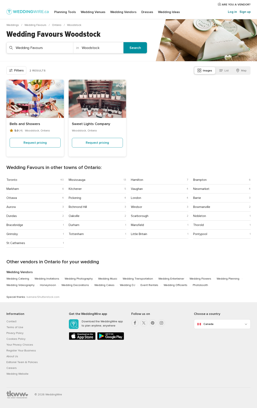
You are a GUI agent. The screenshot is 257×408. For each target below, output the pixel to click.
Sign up (245, 12)
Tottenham (76, 234)
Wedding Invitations (47, 278)
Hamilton (137, 180)
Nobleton (199, 216)
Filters (19, 70)
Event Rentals (149, 285)
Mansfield (137, 225)
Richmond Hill (78, 207)
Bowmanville (201, 207)
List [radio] (226, 70)
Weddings (13, 25)
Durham (74, 225)
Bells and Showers (25, 124)
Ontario (57, 25)
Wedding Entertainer (171, 278)
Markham (12, 189)
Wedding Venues (93, 12)
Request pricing (35, 143)
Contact (11, 321)
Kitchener (75, 189)
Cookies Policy (15, 339)
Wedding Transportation (138, 278)
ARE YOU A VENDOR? (236, 4)
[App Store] (82, 339)
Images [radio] (207, 70)
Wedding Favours (35, 25)
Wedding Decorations (75, 285)
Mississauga (77, 180)
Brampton (200, 180)
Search (135, 48)
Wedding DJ (127, 285)
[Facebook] (135, 323)
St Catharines (15, 243)
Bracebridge (14, 225)
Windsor (136, 207)
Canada (208, 324)
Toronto (11, 180)
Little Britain (139, 234)
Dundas (11, 216)
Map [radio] (244, 70)
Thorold (198, 225)
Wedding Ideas (169, 12)
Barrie (197, 198)
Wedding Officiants (175, 285)
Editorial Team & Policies (22, 362)
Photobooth (200, 285)
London (136, 198)
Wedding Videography (20, 285)
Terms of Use (14, 327)
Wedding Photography (79, 278)
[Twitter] (143, 323)
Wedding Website (17, 373)
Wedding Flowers (200, 278)
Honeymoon (48, 285)
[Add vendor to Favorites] (58, 85)
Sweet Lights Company (91, 124)
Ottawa (11, 198)
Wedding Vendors (123, 12)
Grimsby (12, 234)
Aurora (11, 207)
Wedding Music (107, 278)
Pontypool (200, 234)
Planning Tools (65, 12)
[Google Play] (110, 339)
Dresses (147, 12)
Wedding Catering (17, 278)
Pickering (75, 198)
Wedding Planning (228, 278)
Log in (232, 12)
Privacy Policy (14, 333)
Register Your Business (21, 350)
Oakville (74, 216)
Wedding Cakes (104, 285)
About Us (12, 356)
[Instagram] (161, 323)
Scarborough (139, 216)
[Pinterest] (152, 323)
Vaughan (137, 189)
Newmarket (201, 189)
